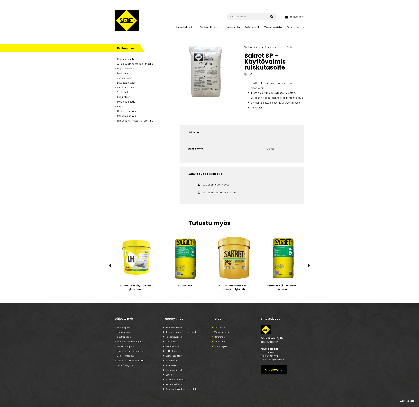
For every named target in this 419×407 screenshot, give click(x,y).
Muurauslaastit (126, 101)
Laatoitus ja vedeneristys (130, 351)
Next (309, 265)
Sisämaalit (123, 92)
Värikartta (233, 27)
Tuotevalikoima (209, 27)
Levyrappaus (123, 332)
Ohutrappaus (124, 337)
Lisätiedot (194, 132)
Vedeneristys (124, 78)
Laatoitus (122, 73)
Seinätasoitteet (126, 87)
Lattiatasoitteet (126, 82)
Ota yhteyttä (295, 27)
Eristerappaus (124, 327)
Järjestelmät (184, 27)
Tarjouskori (220, 341)
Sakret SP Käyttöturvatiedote (219, 192)
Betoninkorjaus (125, 365)
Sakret (127, 20)
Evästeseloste (407, 400)
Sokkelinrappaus (126, 346)
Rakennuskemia (126, 115)
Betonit (121, 106)
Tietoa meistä (273, 27)
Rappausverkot (126, 68)
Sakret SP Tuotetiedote (215, 184)
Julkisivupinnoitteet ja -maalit (135, 63)
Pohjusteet (123, 96)
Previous (109, 265)
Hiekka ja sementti (128, 111)
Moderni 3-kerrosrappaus (130, 341)
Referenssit (252, 27)
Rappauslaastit (126, 59)
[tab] (193, 132)
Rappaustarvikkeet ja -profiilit (135, 120)
